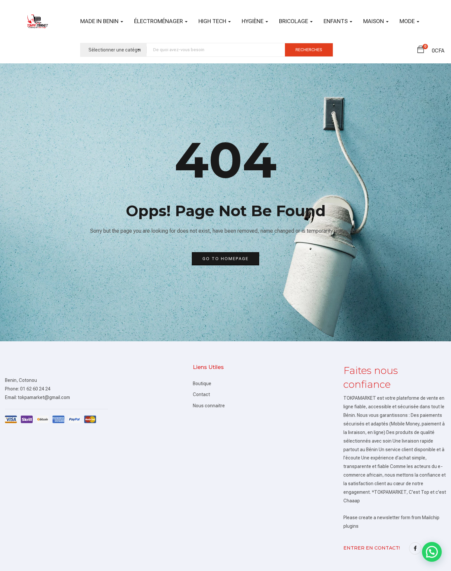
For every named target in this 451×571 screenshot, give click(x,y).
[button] (420, 50)
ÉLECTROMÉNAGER (159, 21)
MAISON (374, 21)
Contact (201, 394)
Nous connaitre (209, 405)
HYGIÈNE (253, 21)
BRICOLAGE (294, 21)
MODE (407, 21)
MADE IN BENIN (100, 21)
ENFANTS (336, 21)
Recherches (308, 49)
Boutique (202, 383)
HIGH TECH (212, 21)
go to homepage (225, 258)
